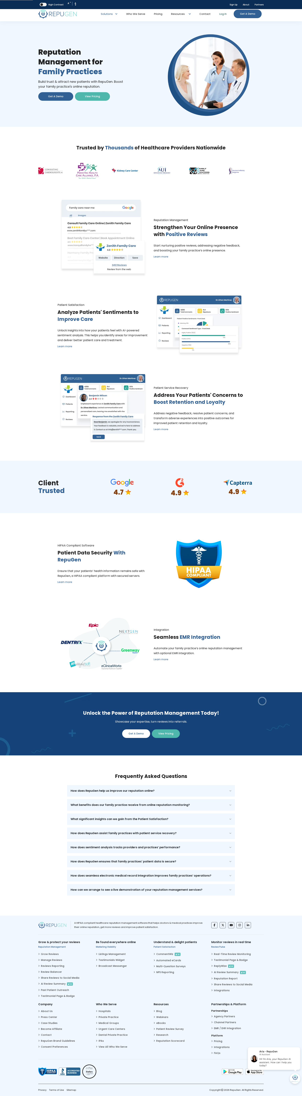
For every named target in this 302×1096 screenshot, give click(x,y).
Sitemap (71, 1090)
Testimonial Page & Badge (58, 996)
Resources (178, 14)
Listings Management (112, 954)
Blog (159, 1011)
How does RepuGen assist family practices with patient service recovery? (124, 833)
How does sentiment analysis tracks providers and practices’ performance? (125, 847)
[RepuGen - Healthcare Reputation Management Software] (57, 14)
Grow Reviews (50, 954)
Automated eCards (168, 960)
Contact (205, 14)
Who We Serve (135, 14)
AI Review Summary (56, 983)
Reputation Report (226, 978)
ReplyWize (223, 966)
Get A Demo (55, 96)
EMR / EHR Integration (227, 1028)
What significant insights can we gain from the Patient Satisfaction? (119, 819)
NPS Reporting (165, 972)
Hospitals (105, 1011)
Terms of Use (56, 1090)
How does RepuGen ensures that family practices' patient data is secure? (123, 861)
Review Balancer (51, 972)
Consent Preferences (54, 1047)
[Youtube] (231, 925)
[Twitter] (223, 925)
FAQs (217, 1053)
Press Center (49, 1017)
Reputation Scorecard (170, 1041)
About (246, 4)
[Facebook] (214, 925)
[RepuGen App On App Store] (255, 1072)
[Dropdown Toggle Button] (189, 14)
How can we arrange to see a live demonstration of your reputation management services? (136, 890)
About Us (47, 1011)
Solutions (107, 14)
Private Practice (108, 1017)
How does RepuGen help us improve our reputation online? (112, 791)
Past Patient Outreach (55, 990)
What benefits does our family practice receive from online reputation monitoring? (130, 805)
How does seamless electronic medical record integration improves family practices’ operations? (141, 876)
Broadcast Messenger (113, 966)
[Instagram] (239, 925)
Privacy (42, 1090)
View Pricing (92, 96)
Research (162, 1035)
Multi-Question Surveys (171, 966)
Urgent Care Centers (112, 1029)
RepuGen (235, 1090)
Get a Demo (247, 14)
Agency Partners (224, 1016)
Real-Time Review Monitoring (232, 954)
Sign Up (234, 4)
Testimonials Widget (112, 960)
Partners (259, 4)
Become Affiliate (51, 1029)
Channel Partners (225, 1022)
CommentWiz (167, 954)
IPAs (101, 1041)
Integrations (222, 990)
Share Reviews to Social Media (60, 978)
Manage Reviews (51, 960)
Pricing (158, 14)
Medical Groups (109, 1023)
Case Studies (49, 1023)
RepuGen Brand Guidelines (58, 1041)
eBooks (161, 1023)
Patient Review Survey (170, 1029)
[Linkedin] (248, 925)
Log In (223, 14)
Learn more (161, 256)
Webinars (162, 1017)
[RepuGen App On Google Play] (232, 1072)
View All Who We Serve (113, 1047)
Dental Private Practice (113, 1035)
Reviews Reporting (52, 966)
